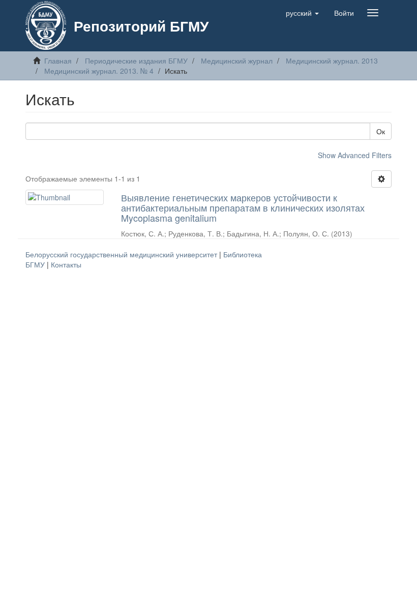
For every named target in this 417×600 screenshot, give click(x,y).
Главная (58, 60)
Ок (380, 131)
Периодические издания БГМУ (136, 60)
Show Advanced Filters (355, 155)
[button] (302, 12)
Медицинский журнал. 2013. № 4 (99, 71)
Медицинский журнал (237, 60)
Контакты (66, 264)
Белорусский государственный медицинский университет (122, 254)
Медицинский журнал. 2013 (332, 60)
